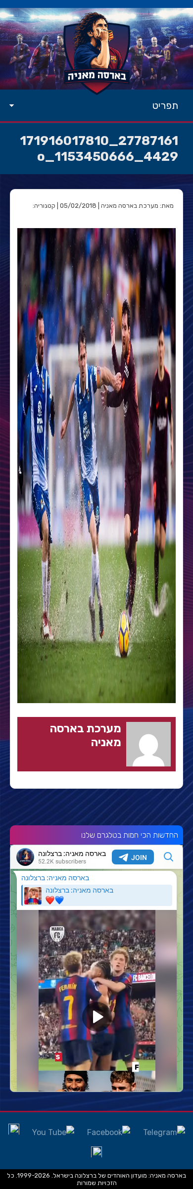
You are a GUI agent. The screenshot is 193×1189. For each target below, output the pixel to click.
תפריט (165, 105)
